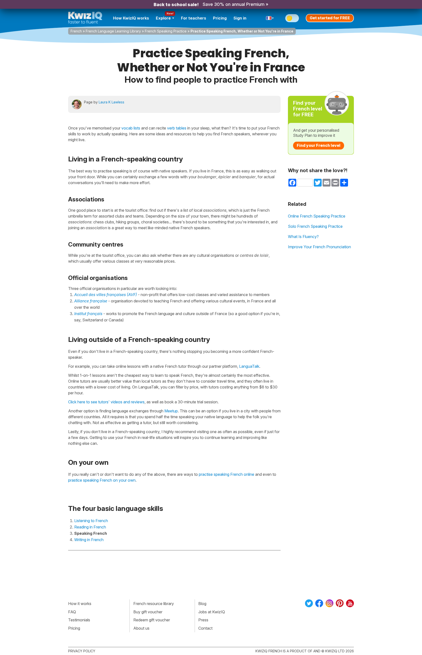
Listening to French (91, 520)
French (76, 31)
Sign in (239, 18)
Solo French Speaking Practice (315, 226)
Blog (202, 603)
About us (141, 628)
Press (203, 619)
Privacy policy (81, 651)
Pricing (220, 18)
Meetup (171, 410)
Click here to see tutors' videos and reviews (106, 401)
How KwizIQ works (131, 18)
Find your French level (318, 145)
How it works (79, 603)
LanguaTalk (249, 366)
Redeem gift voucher (151, 619)
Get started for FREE (330, 17)
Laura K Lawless (111, 102)
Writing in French (89, 539)
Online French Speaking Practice (316, 216)
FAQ (72, 611)
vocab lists (130, 128)
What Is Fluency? (303, 236)
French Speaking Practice (166, 31)
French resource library (153, 603)
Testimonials (79, 619)
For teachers (193, 18)
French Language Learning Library (113, 31)
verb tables (176, 128)
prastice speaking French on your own (102, 480)
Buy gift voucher (147, 611)
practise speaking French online (226, 474)
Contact (205, 628)
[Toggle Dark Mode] (292, 18)
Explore (163, 18)
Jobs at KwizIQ (211, 611)
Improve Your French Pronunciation (319, 246)
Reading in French (90, 527)
